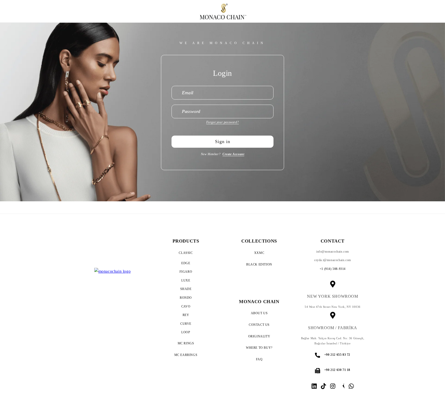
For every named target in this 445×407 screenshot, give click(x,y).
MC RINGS (186, 343)
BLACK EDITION (259, 264)
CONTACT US (259, 325)
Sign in (222, 141)
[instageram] (332, 386)
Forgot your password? (222, 122)
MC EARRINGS (186, 355)
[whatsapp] (351, 386)
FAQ (259, 359)
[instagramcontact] (314, 386)
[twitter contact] (342, 386)
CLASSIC (186, 253)
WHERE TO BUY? (259, 348)
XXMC (259, 253)
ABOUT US (259, 313)
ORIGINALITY (259, 336)
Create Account (233, 154)
